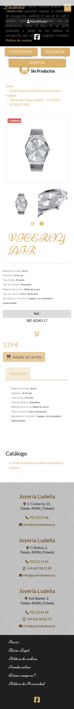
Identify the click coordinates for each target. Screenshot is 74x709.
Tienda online (20, 667)
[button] (41, 223)
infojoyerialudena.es (39, 525)
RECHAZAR (55, 52)
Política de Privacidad (27, 683)
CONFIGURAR (21, 52)
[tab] (18, 374)
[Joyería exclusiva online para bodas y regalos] (10, 463)
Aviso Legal (19, 650)
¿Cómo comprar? (22, 675)
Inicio (14, 642)
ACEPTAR (37, 63)
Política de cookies (19, 40)
